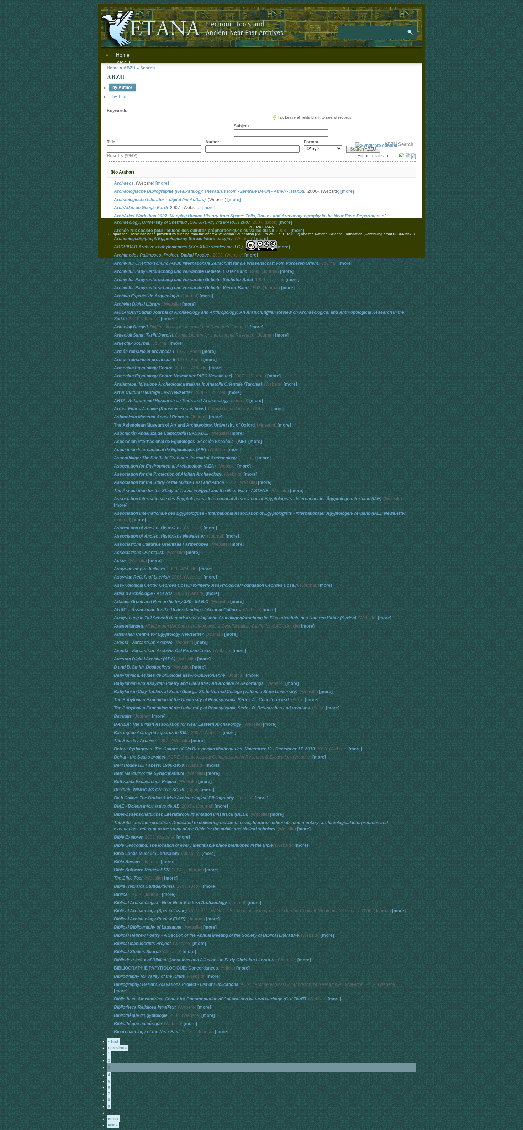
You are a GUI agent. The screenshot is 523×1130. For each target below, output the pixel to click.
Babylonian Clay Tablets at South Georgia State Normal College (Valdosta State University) (205, 691)
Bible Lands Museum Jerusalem (146, 853)
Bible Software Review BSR (142, 869)
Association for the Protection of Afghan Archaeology (168, 474)
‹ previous (117, 1048)
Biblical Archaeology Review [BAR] (149, 919)
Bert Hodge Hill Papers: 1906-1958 (149, 765)
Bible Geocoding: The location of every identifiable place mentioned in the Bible (193, 845)
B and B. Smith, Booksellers (142, 667)
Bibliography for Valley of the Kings (149, 976)
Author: (213, 141)
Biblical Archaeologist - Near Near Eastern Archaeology (170, 902)
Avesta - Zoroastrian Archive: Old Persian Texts (162, 650)
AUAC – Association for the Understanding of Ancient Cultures (177, 609)
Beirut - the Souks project (139, 757)
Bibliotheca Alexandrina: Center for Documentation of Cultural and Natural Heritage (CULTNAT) (210, 999)
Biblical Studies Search (137, 951)
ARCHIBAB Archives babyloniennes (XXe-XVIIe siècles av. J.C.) (178, 246)
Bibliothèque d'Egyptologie (141, 1015)
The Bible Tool (128, 878)
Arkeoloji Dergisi (131, 326)
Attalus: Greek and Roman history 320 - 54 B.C (161, 601)
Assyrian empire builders (139, 568)
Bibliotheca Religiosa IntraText (145, 1007)
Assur (120, 560)
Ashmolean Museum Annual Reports (151, 416)
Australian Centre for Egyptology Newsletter (159, 634)
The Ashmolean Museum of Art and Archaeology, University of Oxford (184, 425)
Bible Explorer (128, 837)
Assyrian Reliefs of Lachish (142, 577)
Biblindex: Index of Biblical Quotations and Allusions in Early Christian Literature (195, 959)
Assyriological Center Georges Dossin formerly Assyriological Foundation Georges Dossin (206, 585)
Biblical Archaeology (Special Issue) (150, 910)
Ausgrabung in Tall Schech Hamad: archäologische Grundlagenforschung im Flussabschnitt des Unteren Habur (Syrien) (235, 618)
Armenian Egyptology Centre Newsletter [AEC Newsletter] (173, 376)
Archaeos (124, 183)
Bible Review (127, 861)
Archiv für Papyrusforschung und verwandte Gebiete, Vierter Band (181, 287)
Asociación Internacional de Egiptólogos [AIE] (160, 449)
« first (113, 1041)
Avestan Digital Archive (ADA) (144, 658)
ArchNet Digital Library (137, 304)
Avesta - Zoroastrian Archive (143, 642)
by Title (119, 96)
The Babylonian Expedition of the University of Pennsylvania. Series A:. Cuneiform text (201, 699)
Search (147, 67)
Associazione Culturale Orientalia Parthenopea (161, 544)
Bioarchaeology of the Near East (147, 1031)
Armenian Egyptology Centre (143, 367)
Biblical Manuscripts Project (142, 943)
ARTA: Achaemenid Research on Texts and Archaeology (171, 400)
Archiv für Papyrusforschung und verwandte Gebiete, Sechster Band (183, 279)
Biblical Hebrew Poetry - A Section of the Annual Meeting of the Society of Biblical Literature (206, 935)
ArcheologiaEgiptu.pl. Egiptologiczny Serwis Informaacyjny (173, 238)
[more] (162, 183)
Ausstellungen (128, 626)
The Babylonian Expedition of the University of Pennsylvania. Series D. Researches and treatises (212, 708)
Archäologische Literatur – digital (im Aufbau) (160, 199)
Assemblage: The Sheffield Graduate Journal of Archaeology (175, 457)
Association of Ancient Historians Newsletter (159, 536)
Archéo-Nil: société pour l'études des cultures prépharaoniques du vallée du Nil (194, 230)
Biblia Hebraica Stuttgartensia (144, 886)
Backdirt (122, 716)
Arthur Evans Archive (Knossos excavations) (160, 408)
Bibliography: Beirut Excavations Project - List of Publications (176, 984)
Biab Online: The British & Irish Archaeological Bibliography (174, 798)
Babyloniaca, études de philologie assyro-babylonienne (169, 675)
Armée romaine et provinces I (144, 351)
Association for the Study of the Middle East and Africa (169, 482)
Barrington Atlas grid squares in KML (151, 732)
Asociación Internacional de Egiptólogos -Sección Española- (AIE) (180, 441)
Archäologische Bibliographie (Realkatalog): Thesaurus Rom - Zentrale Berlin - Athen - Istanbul (209, 191)
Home (113, 67)
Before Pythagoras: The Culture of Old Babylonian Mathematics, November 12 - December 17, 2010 (214, 748)
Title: (112, 141)
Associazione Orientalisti (139, 552)
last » (113, 1125)
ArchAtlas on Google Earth (141, 207)
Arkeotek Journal (131, 343)
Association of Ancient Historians (148, 528)
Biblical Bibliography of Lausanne (147, 927)
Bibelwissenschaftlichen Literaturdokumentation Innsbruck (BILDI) (181, 814)
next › (113, 1118)
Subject (241, 125)
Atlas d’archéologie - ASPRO (143, 593)
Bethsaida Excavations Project (145, 781)
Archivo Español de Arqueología (146, 296)
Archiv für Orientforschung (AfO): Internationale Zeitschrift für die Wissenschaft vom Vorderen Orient (216, 263)
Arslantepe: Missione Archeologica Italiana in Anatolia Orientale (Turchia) (188, 384)
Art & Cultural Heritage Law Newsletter (153, 392)
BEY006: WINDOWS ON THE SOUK (149, 789)
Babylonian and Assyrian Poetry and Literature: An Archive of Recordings (189, 683)
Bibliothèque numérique (138, 1023)
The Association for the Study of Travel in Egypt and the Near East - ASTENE (191, 490)
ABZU (123, 62)
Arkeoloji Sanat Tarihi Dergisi (143, 335)
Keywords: (118, 110)
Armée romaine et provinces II (144, 359)
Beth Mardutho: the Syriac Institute (149, 773)
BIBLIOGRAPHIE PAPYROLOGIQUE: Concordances (166, 968)
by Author (122, 87)
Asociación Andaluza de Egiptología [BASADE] (161, 433)
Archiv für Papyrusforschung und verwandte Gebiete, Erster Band (180, 271)
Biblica (121, 894)
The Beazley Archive (135, 740)
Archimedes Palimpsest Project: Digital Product (162, 255)
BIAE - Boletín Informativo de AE (146, 806)
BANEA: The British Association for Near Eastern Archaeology (177, 724)
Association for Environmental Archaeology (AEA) (165, 466)
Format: (312, 141)
